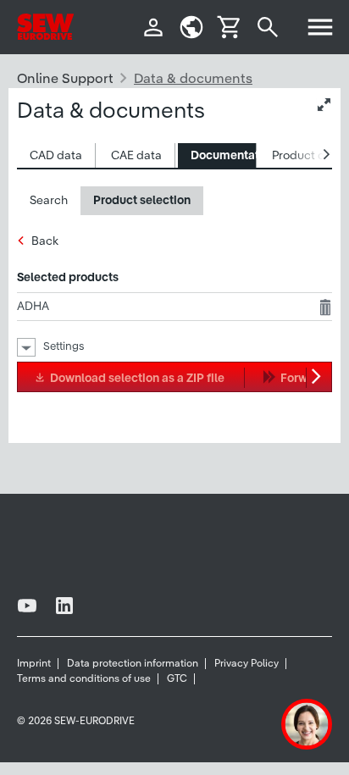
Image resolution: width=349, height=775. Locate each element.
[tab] (56, 155)
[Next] (318, 377)
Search (49, 199)
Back (44, 240)
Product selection (142, 199)
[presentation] (56, 155)
